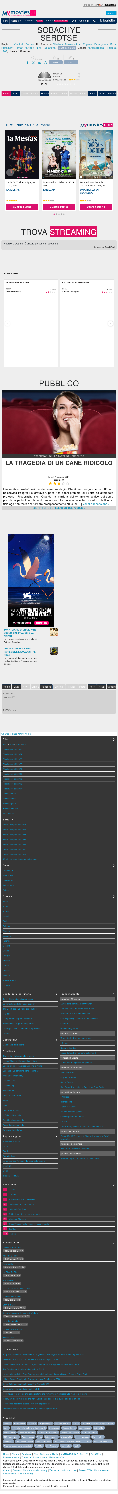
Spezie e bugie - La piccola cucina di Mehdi (23, 1065)
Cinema (16, 1454)
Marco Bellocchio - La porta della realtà (78, 1052)
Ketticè (64, 1121)
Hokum (13, 1233)
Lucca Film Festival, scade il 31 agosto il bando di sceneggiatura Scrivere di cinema (41, 1364)
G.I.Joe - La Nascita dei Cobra (16, 1288)
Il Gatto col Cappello (12, 1115)
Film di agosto (9, 803)
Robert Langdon (82, 1437)
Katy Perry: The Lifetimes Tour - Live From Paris (82, 1087)
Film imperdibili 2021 (12, 769)
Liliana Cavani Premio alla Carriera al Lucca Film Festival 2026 (32, 1379)
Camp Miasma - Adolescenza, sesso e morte (29, 1224)
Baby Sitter (99, 1428)
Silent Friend (66, 1101)
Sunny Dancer (67, 1082)
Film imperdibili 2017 (12, 788)
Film (36, 1454)
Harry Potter (97, 1437)
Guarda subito (22, 206)
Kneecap (49, 189)
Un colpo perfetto (11, 1321)
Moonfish (7, 1165)
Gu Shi (6, 1170)
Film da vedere (9, 793)
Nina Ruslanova (46, 47)
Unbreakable (66, 1437)
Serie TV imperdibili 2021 (14, 844)
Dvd (82, 1454)
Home (6, 1454)
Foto (92, 93)
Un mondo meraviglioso (71, 1111)
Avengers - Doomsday (13, 1075)
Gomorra (32, 1423)
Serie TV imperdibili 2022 (14, 839)
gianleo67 (9, 697)
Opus (6, 1428)
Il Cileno (7, 1013)
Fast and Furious (43, 1441)
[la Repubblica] (99, 6)
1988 (4, 51)
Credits (7, 1470)
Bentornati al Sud (11, 1110)
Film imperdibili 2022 (12, 764)
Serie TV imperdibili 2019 (14, 854)
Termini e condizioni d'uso (63, 1470)
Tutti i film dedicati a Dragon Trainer (98, 1423)
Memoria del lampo (11, 1141)
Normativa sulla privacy (35, 1470)
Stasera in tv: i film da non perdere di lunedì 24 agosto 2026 (30, 1408)
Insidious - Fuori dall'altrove (21, 1204)
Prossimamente (11, 1457)
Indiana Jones (51, 1437)
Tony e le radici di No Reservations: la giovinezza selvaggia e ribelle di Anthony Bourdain (43, 1354)
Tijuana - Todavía (11, 1175)
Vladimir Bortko (24, 44)
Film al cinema (9, 798)
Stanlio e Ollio (9, 1304)
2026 (11, 744)
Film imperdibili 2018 (12, 783)
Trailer (25, 1457)
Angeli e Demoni (10, 1255)
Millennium (8, 1441)
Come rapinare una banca (72, 1116)
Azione (6, 890)
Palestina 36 (8, 1090)
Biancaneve (54, 1428)
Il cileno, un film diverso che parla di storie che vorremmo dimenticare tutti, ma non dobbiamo (45, 1393)
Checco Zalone (69, 1428)
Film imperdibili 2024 (12, 754)
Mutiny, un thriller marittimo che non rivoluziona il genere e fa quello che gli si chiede (41, 1398)
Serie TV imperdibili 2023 (14, 834)
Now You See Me (62, 1423)
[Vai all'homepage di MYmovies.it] (19, 15)
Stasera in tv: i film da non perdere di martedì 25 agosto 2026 (30, 1359)
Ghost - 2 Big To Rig (70, 1028)
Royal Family (9, 1432)
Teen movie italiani (24, 1441)
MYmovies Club (57, 1457)
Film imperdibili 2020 (12, 774)
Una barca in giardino (89, 191)
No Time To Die (10, 1272)
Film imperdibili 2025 (12, 749)
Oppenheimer (85, 1428)
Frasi (102, 93)
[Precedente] (7, 323)
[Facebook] (27, 63)
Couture (6, 1033)
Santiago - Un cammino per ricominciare (21, 1070)
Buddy (6, 1151)
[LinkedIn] (39, 63)
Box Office (96, 1454)
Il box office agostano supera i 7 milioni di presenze (26, 1403)
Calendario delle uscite (13, 1044)
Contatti (17, 1470)
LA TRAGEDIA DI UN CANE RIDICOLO (59, 462)
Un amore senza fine (12, 1329)
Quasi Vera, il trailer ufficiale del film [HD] (21, 1388)
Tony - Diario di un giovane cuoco (18, 999)
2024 (24, 744)
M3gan (76, 1423)
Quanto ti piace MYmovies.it (16, 733)
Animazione (8, 885)
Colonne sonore (38, 1457)
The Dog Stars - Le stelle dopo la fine (20, 1008)
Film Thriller (8, 875)
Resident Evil (9, 1080)
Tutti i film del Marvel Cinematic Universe (72, 1441)
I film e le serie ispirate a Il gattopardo (29, 1428)
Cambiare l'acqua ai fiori (14, 1120)
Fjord (5, 1105)
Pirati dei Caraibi (89, 1432)
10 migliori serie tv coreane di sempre (20, 859)
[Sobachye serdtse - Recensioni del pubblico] (59, 453)
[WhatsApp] (45, 63)
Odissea (12, 1194)
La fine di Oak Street (18, 1209)
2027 (5, 744)
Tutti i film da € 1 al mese (27, 124)
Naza (5, 1146)
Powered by (99, 247)
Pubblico (45, 93)
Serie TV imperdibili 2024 (14, 829)
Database (26, 1454)
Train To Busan (67, 1072)
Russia (111, 47)
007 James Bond (11, 1437)
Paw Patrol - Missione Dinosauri (75, 1148)
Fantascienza (96, 47)
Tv (87, 1454)
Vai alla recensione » (96, 504)
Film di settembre (11, 808)
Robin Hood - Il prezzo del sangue (24, 1214)
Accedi (111, 12)
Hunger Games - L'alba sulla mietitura (20, 1061)
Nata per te (8, 1263)
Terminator (66, 1446)
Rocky (76, 1446)
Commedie (8, 870)
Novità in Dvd (9, 813)
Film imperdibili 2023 (12, 759)
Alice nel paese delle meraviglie (18, 1446)
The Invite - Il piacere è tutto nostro (18, 1056)
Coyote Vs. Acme (68, 1077)
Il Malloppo (66, 1096)
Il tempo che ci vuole (12, 1296)
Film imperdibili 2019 (12, 778)
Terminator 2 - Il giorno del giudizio (19, 1023)
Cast (15, 93)
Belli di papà (8, 1337)
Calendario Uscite (49, 1454)
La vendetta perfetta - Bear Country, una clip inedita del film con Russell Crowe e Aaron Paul (45, 1374)
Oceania (12, 1189)
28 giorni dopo (45, 1423)
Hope (5, 1100)
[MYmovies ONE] (96, 125)
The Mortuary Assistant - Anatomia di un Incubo (82, 1126)
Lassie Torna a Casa (12, 1247)
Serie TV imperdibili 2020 (14, 849)
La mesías (13, 189)
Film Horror (8, 880)
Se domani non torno (12, 1130)
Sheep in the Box (68, 1048)
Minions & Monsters (17, 1219)
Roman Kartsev (24, 47)
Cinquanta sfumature (70, 1432)
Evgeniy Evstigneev (95, 44)
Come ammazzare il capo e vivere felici (21, 1313)
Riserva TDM (85, 1470)
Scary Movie (19, 1423)
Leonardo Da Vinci (27, 1432)
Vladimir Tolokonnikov (67, 44)
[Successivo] (110, 323)
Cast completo (67, 47)
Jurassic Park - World (48, 1432)
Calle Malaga (9, 1085)
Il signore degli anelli (103, 1441)
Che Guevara (52, 1446)
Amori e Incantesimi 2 (13, 1095)
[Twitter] (33, 63)
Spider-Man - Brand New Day (22, 1199)
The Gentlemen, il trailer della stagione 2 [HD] (24, 1369)
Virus (39, 1437)
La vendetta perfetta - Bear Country (19, 1003)
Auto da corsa (28, 1437)
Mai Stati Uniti (9, 1280)
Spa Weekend (9, 1156)
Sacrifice (13, 1229)
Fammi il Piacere (68, 1106)
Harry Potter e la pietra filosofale (17, 1018)
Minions (7, 1423)
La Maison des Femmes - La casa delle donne (24, 1161)
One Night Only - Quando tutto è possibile (22, 1028)
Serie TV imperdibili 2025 (14, 824)
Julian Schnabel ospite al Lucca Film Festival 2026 (26, 1384)
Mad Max (39, 1446)
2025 (18, 744)
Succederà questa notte (13, 1125)
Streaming (112, 93)
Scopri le (59, 507)
